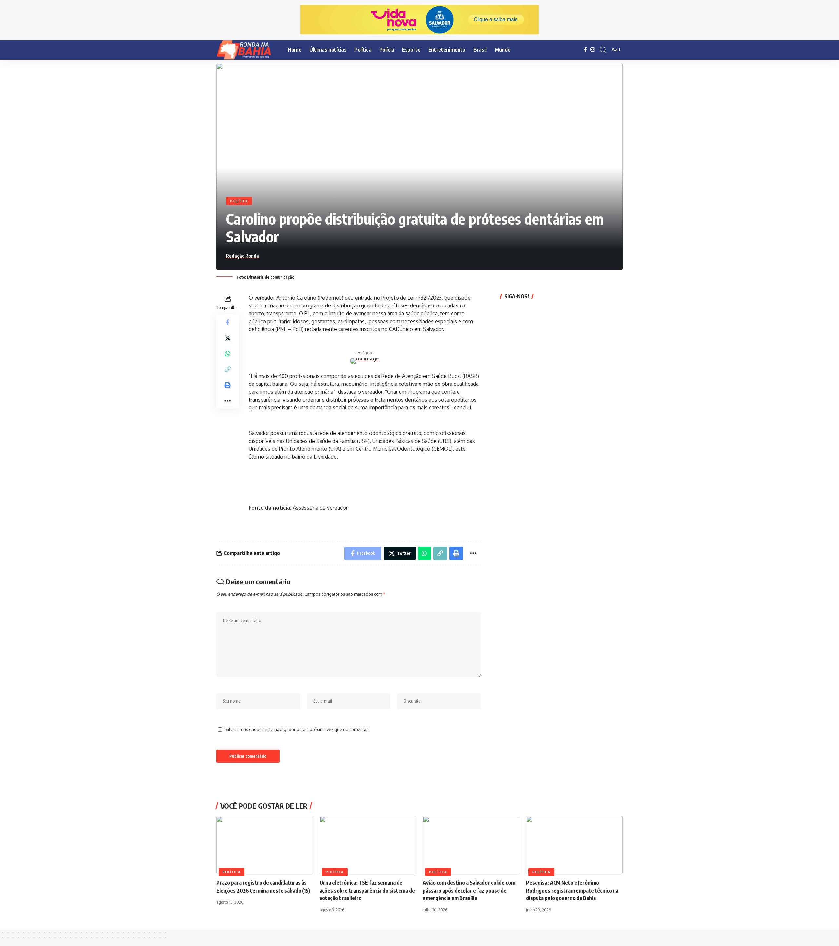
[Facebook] (585, 49)
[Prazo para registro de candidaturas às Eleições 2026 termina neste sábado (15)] (264, 845)
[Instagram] (592, 49)
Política (239, 201)
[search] (603, 49)
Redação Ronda (242, 256)
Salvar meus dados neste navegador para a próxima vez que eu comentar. (296, 729)
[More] (228, 400)
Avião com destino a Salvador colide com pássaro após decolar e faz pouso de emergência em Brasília (469, 890)
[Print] (228, 385)
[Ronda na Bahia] (246, 50)
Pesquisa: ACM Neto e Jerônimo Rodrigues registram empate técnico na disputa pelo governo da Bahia (572, 890)
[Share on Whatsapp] (228, 353)
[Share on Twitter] (228, 337)
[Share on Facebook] (228, 322)
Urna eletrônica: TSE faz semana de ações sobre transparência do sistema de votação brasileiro (367, 890)
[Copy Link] (228, 369)
